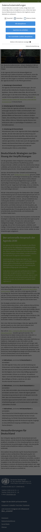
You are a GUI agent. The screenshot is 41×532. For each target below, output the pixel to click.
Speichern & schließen (20, 30)
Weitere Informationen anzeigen (19, 42)
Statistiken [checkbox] (19, 18)
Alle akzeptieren (20, 24)
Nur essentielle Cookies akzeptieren (20, 36)
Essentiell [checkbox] (10, 18)
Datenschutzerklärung (32, 46)
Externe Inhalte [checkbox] (31, 18)
